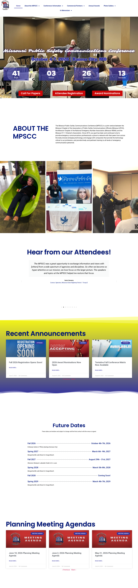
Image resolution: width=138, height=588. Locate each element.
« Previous (66, 379)
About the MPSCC (31, 6)
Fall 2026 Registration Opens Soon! (25, 362)
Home (18, 6)
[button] (2, 197)
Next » (73, 379)
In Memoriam (65, 10)
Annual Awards (94, 6)
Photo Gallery (109, 6)
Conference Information (52, 6)
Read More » (13, 367)
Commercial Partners (75, 6)
